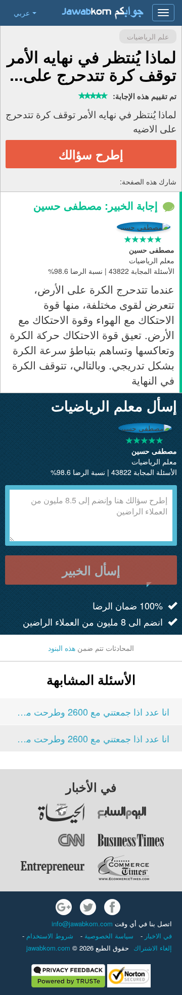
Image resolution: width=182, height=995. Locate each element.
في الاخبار (157, 935)
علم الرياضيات (148, 36)
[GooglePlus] (64, 907)
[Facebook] (112, 907)
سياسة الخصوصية (107, 935)
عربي (22, 13)
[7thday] (139, 813)
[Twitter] (88, 907)
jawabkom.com (48, 948)
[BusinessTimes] (139, 840)
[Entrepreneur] (43, 867)
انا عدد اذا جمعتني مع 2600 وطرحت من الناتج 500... (91, 711)
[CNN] (43, 840)
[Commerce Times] (139, 867)
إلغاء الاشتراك (152, 948)
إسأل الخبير (91, 570)
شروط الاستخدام (48, 935)
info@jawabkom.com (82, 923)
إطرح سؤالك (91, 154)
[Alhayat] (43, 813)
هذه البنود (61, 648)
